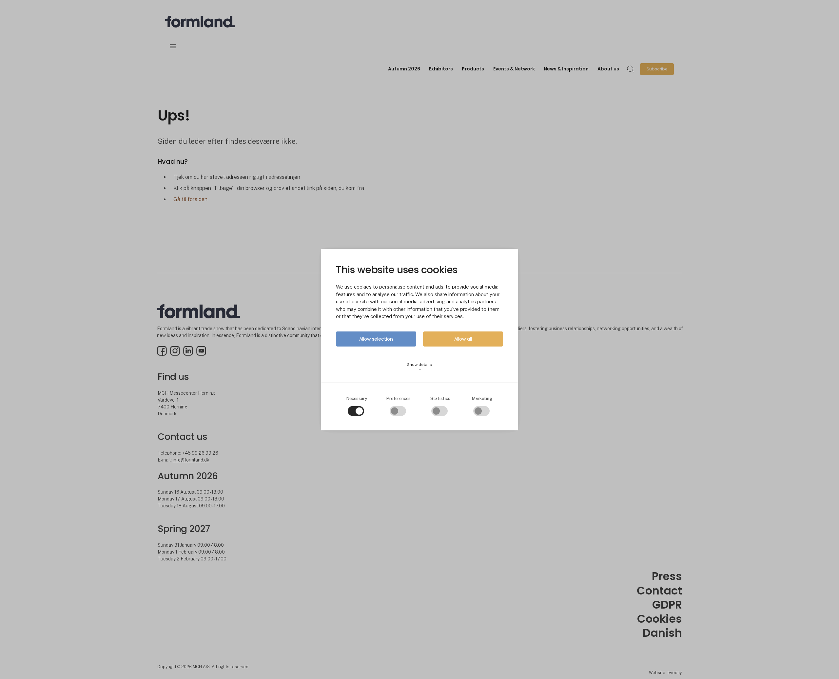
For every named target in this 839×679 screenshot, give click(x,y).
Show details (419, 366)
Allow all (463, 339)
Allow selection (376, 339)
